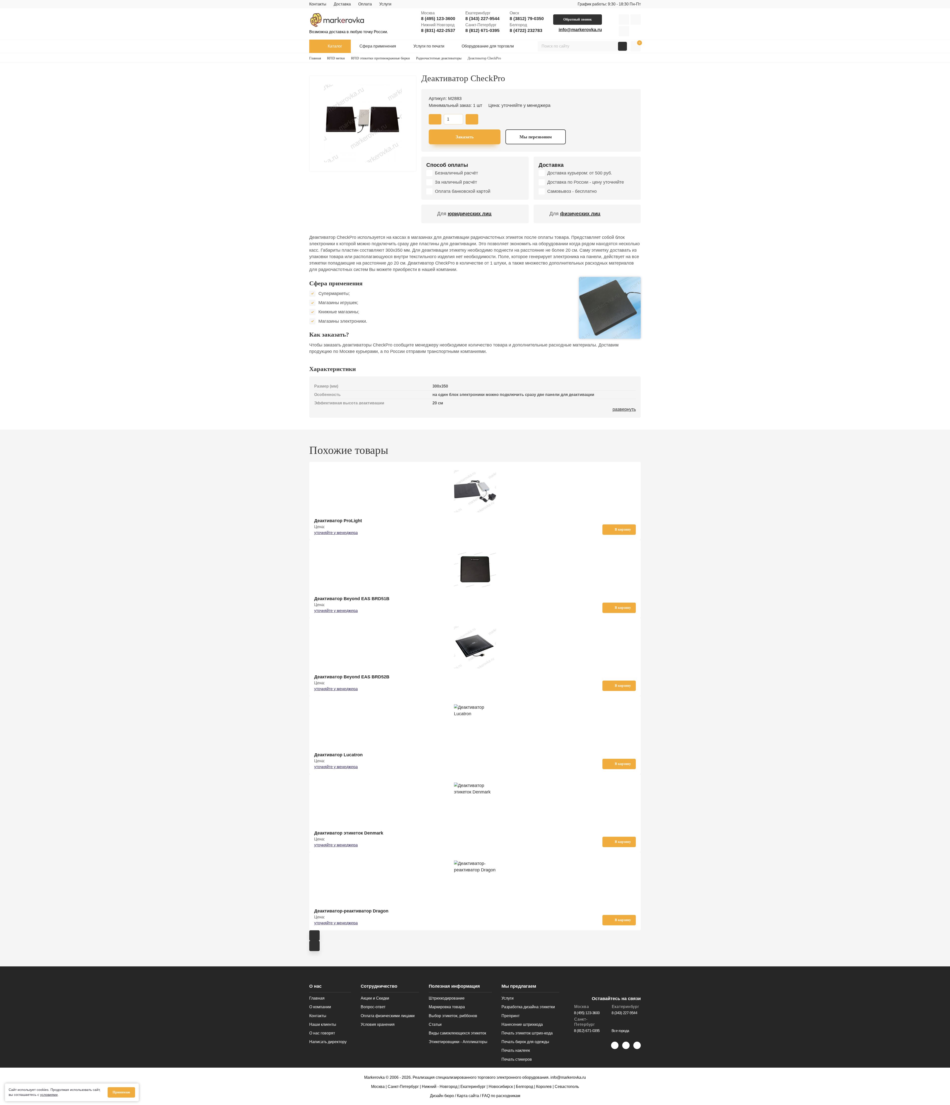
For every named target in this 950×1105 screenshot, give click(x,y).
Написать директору (328, 1042)
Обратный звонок (577, 19)
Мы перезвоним (536, 136)
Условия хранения (378, 1024)
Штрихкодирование (447, 998)
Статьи (435, 1024)
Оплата (365, 4)
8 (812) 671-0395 (482, 30)
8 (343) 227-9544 (482, 18)
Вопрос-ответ (373, 1007)
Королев (544, 1086)
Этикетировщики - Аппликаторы (458, 1042)
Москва (378, 1086)
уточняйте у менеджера (336, 533)
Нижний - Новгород (439, 1086)
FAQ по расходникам (501, 1096)
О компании (320, 1007)
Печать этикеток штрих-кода (527, 1033)
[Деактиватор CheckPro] (362, 123)
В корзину (623, 529)
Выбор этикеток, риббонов (453, 1016)
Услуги (385, 4)
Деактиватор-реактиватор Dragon (351, 911)
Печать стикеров (516, 1059)
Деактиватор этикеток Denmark (348, 833)
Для (464, 213)
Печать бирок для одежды (525, 1042)
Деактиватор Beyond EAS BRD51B (351, 598)
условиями (49, 1095)
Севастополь (567, 1086)
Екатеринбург (473, 1086)
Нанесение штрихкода (522, 1024)
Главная (317, 998)
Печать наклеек (515, 1050)
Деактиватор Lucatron (338, 754)
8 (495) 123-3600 (438, 18)
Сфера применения (377, 46)
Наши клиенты (322, 1024)
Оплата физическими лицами (388, 1016)
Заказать (465, 136)
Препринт (510, 1016)
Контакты (317, 4)
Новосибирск (501, 1086)
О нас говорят (322, 1033)
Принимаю (121, 1092)
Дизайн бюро (442, 1096)
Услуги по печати (428, 46)
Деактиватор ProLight (338, 520)
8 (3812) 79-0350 (527, 18)
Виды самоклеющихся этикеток (457, 1033)
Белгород (524, 1086)
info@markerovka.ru (580, 29)
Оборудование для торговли (488, 46)
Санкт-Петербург (403, 1086)
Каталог (335, 46)
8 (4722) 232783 (526, 30)
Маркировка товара (447, 1007)
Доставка (342, 4)
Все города (620, 1031)
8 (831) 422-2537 (438, 30)
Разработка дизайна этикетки (528, 1007)
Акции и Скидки (375, 998)
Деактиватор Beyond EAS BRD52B (351, 676)
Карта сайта (468, 1096)
